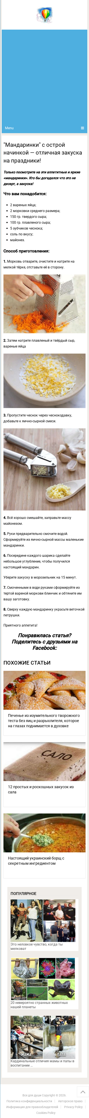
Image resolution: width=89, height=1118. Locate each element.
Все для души (31, 1095)
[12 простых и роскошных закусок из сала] (44, 761)
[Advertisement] (44, 76)
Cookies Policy (46, 1113)
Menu (9, 128)
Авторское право (70, 1101)
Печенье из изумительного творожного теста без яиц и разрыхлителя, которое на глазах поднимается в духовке (44, 720)
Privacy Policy (73, 1107)
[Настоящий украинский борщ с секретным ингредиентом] (44, 832)
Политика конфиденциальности (29, 1101)
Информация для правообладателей (32, 1107)
